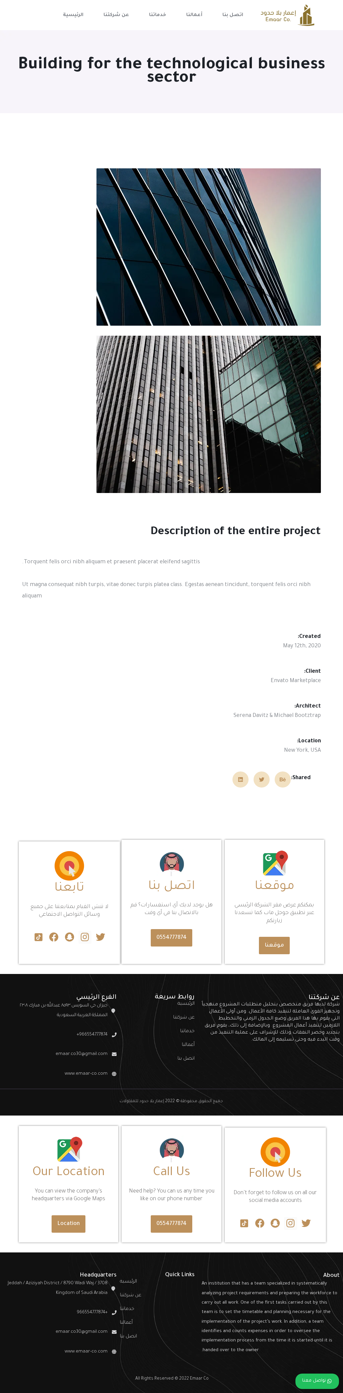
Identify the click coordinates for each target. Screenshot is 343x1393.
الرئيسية (186, 1004)
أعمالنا (188, 1045)
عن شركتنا (184, 1017)
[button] (274, 945)
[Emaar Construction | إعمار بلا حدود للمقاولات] (287, 15)
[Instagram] (84, 937)
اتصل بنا (186, 1059)
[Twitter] (100, 937)
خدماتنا (187, 1031)
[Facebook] (54, 937)
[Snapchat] (69, 937)
